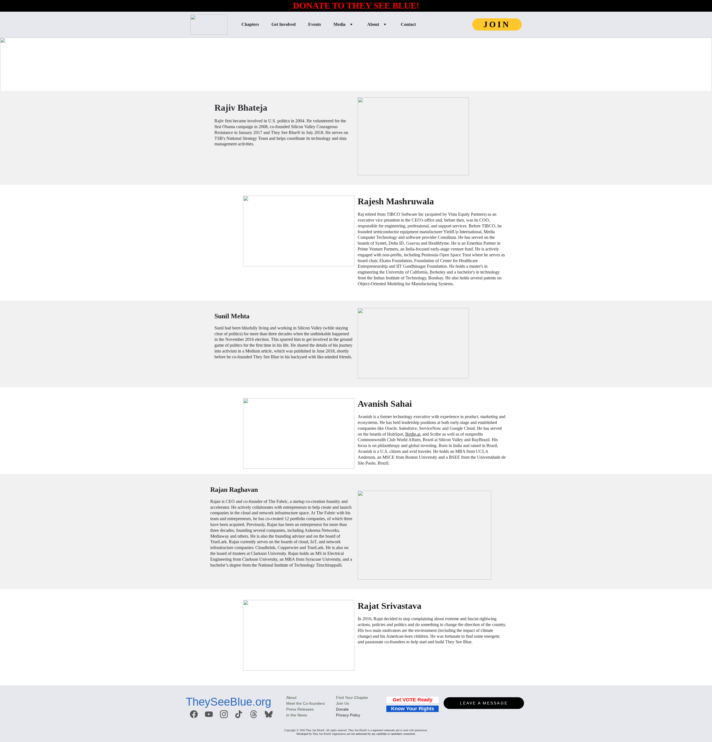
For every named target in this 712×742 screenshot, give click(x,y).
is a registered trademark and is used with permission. (397, 730)
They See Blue (321, 733)
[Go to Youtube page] (209, 714)
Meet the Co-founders (305, 703)
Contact (408, 24)
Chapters (250, 24)
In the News (296, 715)
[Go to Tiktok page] (239, 714)
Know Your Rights (412, 708)
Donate (342, 709)
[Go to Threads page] (254, 714)
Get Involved (283, 24)
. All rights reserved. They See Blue (345, 730)
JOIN (497, 24)
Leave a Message (484, 703)
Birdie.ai (412, 434)
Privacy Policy (348, 715)
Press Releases (300, 709)
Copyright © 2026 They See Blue (303, 730)
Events (314, 24)
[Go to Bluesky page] (269, 714)
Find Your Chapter (352, 697)
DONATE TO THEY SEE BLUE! (356, 6)
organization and (340, 733)
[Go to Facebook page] (194, 714)
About (373, 24)
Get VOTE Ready (412, 700)
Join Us (342, 703)
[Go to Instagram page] (224, 714)
